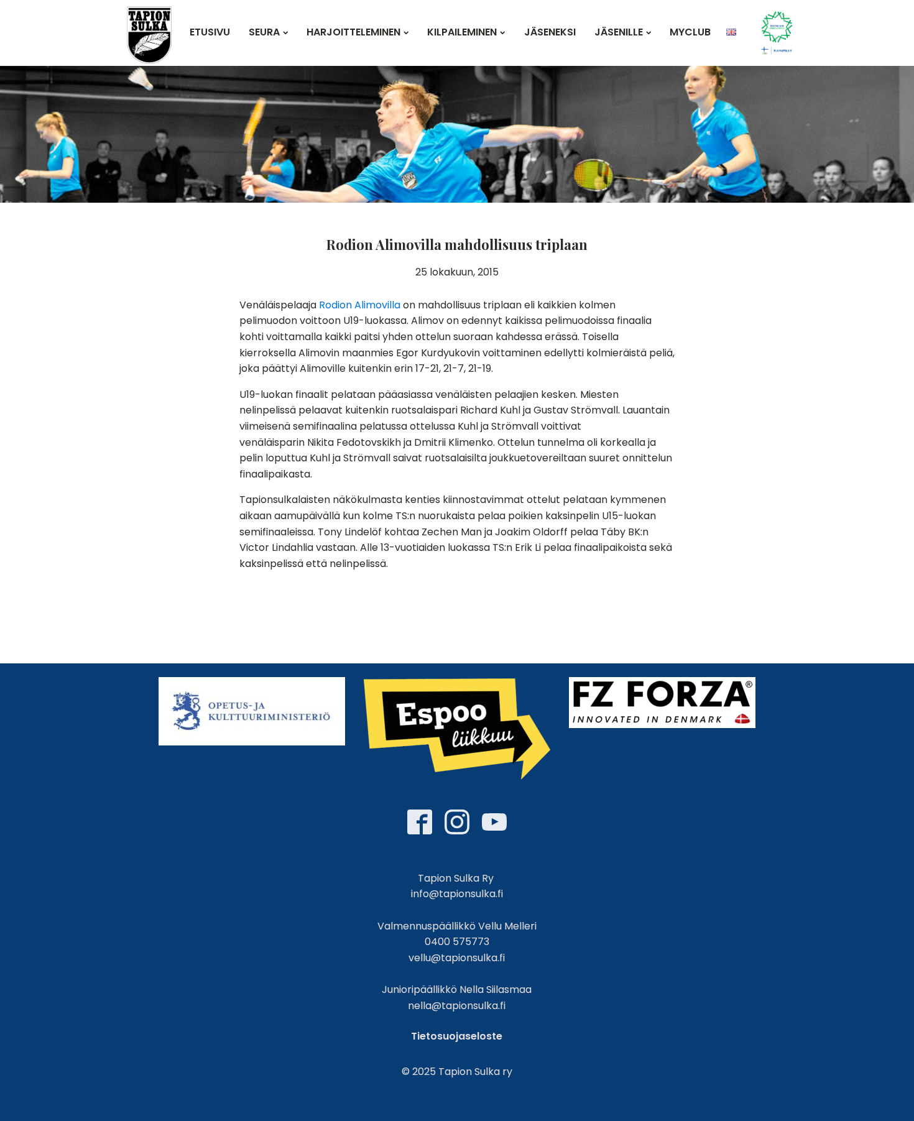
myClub (690, 32)
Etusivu (210, 32)
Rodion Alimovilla (359, 305)
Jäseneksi (550, 32)
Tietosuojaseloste (456, 1036)
